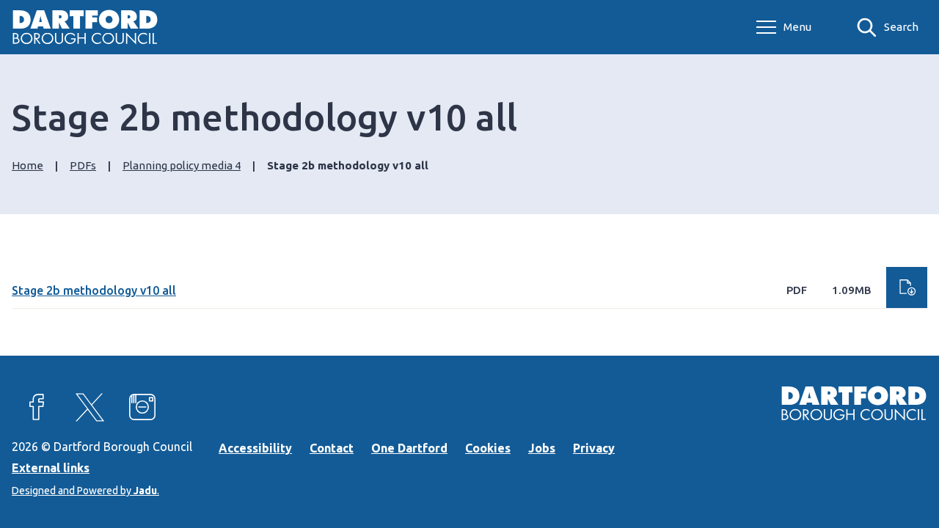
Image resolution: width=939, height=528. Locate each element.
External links (50, 467)
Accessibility (255, 448)
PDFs (83, 165)
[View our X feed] (89, 407)
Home (27, 165)
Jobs (541, 448)
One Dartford (409, 448)
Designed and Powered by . (85, 490)
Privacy (594, 448)
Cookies (488, 448)
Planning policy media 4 (182, 165)
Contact (332, 448)
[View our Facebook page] (37, 407)
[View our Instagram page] (142, 407)
